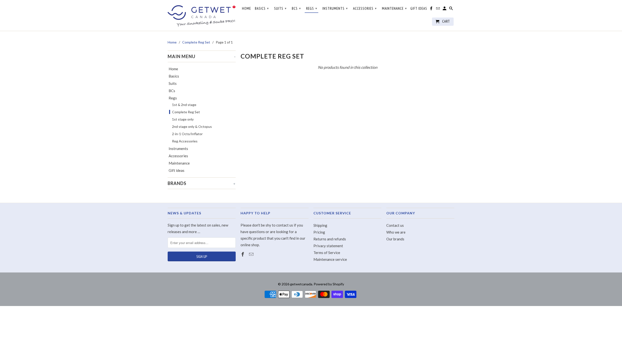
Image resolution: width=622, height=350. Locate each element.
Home (173, 69)
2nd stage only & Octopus (192, 126)
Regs (173, 98)
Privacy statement (328, 246)
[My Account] (445, 9)
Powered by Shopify (329, 284)
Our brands (395, 239)
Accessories (178, 156)
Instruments (178, 148)
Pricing (319, 232)
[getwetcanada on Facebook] (243, 254)
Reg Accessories (185, 141)
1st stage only (183, 119)
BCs (172, 90)
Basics (174, 76)
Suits (173, 83)
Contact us (395, 225)
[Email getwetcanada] (251, 254)
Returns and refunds (329, 239)
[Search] (451, 9)
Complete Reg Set (186, 112)
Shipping (320, 225)
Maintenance (179, 163)
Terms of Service (326, 252)
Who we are (396, 232)
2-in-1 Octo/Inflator (187, 134)
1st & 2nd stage (184, 105)
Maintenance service (330, 259)
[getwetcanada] (202, 15)
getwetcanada (301, 284)
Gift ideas (176, 170)
